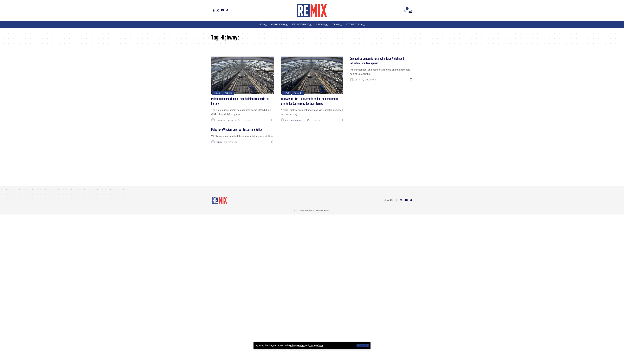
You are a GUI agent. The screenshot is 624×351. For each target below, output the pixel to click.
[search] (410, 10)
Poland (228, 93)
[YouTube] (222, 10)
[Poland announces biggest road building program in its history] (242, 75)
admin (357, 80)
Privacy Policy (297, 345)
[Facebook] (213, 10)
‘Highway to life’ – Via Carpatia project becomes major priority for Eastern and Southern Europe (309, 101)
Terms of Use (316, 345)
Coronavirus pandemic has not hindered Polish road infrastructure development (377, 61)
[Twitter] (217, 10)
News (217, 93)
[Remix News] (312, 10)
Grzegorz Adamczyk (226, 120)
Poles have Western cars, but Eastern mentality (236, 129)
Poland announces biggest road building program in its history (240, 101)
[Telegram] (227, 10)
